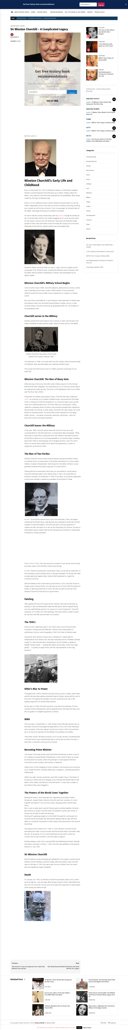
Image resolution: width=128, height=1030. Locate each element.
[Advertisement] (52, 121)
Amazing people (14, 25)
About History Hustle (22, 12)
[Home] (12, 12)
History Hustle (51, 1023)
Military (22, 25)
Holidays (88, 184)
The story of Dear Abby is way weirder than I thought (106, 32)
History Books (42, 12)
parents (61, 216)
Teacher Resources (56, 12)
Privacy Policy (100, 12)
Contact (90, 12)
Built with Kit (52, 100)
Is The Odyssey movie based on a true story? (100, 251)
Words (88, 229)
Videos (33, 12)
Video (88, 224)
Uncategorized (90, 215)
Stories (88, 211)
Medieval (89, 193)
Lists (87, 188)
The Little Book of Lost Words (75, 12)
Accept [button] (79, 1027)
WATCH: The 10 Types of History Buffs (103, 122)
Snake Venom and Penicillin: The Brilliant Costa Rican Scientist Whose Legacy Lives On (101, 995)
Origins (88, 202)
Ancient (88, 166)
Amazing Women (91, 161)
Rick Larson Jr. (14, 37)
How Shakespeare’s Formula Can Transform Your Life (106, 74)
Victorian (89, 220)
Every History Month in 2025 (94, 267)
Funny (88, 179)
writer (26, 399)
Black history (90, 170)
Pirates (88, 206)
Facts (88, 175)
